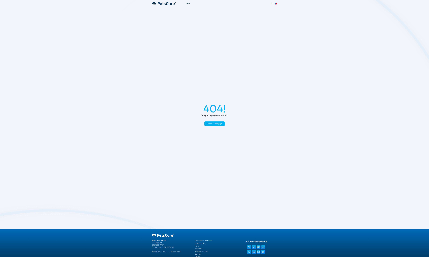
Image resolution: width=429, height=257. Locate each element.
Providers (198, 248)
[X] (254, 252)
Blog (188, 4)
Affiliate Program (201, 251)
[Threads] (263, 252)
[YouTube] (258, 247)
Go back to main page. (214, 124)
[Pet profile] (271, 3)
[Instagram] (254, 247)
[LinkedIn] (258, 252)
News (197, 246)
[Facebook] (249, 247)
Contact (198, 254)
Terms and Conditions (203, 240)
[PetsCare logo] (164, 3)
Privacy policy (200, 243)
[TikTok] (263, 247)
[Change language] (276, 3)
